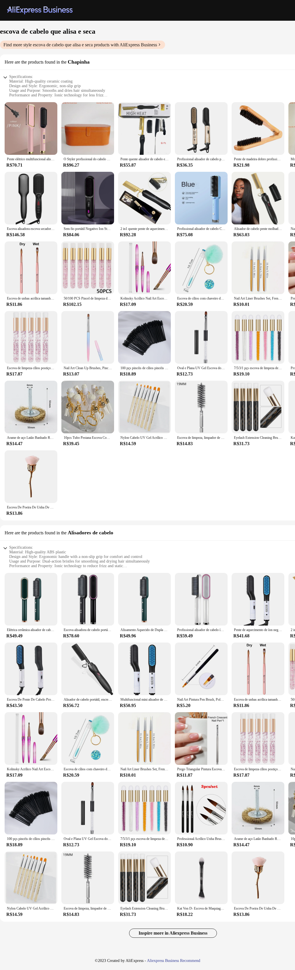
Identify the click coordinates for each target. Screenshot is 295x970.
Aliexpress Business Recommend (173, 960)
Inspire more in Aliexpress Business (173, 933)
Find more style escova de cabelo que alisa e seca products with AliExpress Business (80, 44)
